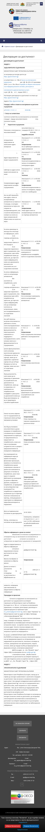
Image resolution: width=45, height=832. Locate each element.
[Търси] (42, 41)
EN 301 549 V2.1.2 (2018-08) (17, 110)
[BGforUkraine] (22, 11)
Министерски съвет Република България (12, 4)
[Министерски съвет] (22, 4)
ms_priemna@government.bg (13, 612)
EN (41, 4)
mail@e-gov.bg (30, 652)
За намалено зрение (22, 723)
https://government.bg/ (11, 77)
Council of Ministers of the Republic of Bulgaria (33, 4)
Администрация (10, 46)
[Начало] (2, 46)
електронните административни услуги (17, 90)
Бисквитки (22, 737)
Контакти (22, 730)
